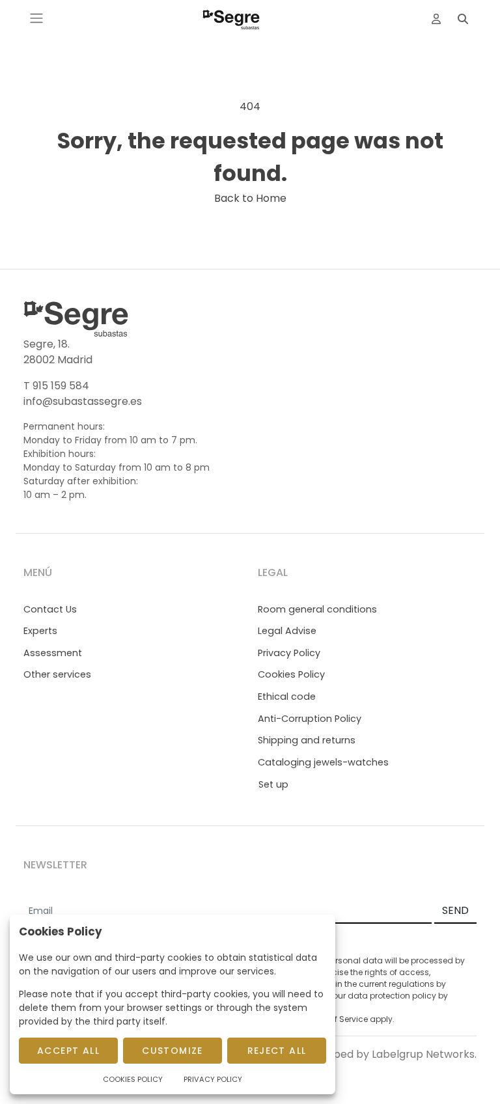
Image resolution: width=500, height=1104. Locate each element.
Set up (273, 784)
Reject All (277, 1050)
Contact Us (50, 609)
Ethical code (287, 696)
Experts (40, 630)
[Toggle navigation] (36, 18)
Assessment (52, 652)
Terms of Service (335, 1019)
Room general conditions (317, 609)
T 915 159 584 (56, 385)
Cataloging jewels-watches (323, 762)
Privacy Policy (289, 652)
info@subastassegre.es (82, 401)
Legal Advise (287, 630)
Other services (57, 674)
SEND (455, 910)
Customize (172, 1050)
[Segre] (231, 18)
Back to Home (250, 198)
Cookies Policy (291, 674)
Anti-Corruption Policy (309, 718)
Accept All (68, 1050)
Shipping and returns (306, 740)
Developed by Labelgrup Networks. (387, 1054)
